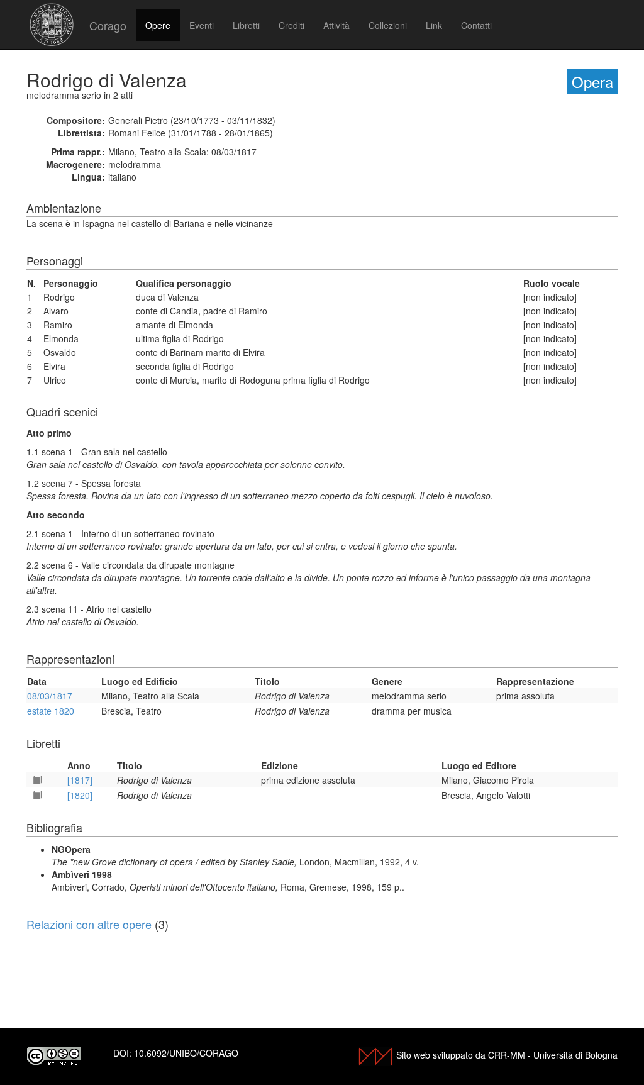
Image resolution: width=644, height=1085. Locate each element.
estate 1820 (50, 710)
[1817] (79, 780)
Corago (107, 25)
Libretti (246, 25)
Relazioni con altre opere (89, 924)
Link (434, 25)
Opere (157, 25)
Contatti (476, 25)
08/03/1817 (49, 695)
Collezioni (388, 25)
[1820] (79, 795)
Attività (336, 25)
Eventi (201, 25)
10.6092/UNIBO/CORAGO (186, 1053)
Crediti (291, 25)
